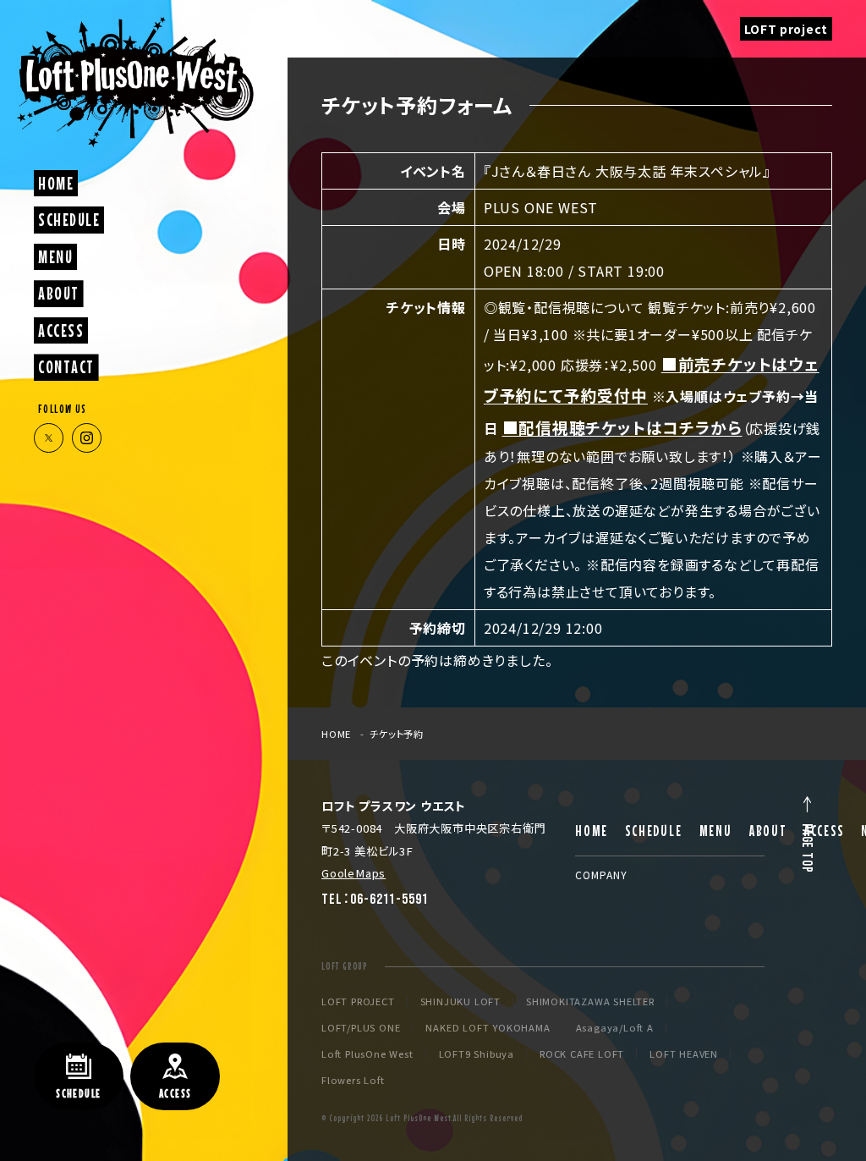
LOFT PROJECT (358, 1001)
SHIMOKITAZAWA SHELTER (590, 1001)
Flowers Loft (353, 1080)
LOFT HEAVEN (684, 1054)
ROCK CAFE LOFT (582, 1054)
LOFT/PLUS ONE (360, 1027)
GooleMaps (353, 873)
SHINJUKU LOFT (460, 1001)
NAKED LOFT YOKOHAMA (487, 1027)
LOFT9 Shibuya (476, 1054)
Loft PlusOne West (367, 1054)
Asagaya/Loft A (615, 1027)
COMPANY (601, 874)
